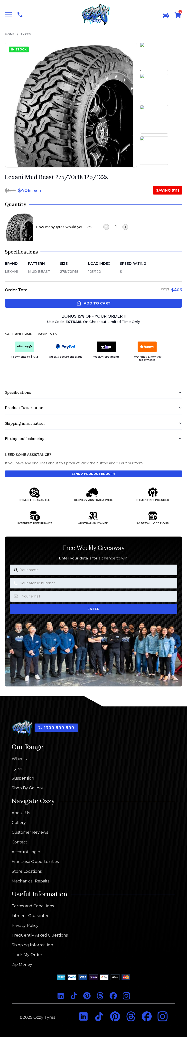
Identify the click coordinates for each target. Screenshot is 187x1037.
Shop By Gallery (27, 788)
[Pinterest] (87, 995)
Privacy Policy (25, 926)
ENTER (94, 609)
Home (10, 34)
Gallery (19, 823)
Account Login (26, 852)
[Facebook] (113, 995)
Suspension (23, 778)
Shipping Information (32, 945)
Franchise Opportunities (35, 862)
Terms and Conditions (33, 906)
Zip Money (22, 965)
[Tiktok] (73, 995)
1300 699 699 (59, 727)
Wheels (19, 759)
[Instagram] (126, 995)
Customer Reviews (30, 832)
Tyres (25, 34)
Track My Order (27, 955)
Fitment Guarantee (30, 916)
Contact (19, 842)
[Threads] (100, 995)
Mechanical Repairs (30, 881)
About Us (21, 813)
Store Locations (27, 871)
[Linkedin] (60, 995)
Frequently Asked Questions (40, 935)
